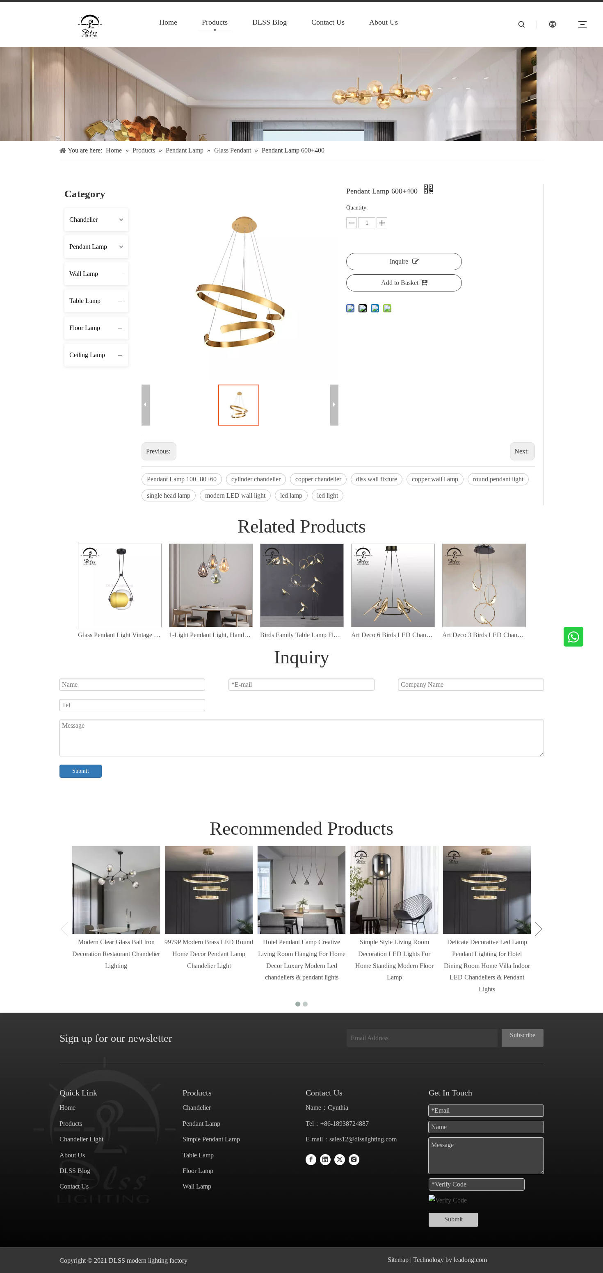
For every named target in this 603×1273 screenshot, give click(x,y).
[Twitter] (339, 1160)
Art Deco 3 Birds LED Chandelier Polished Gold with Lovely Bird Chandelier (483, 634)
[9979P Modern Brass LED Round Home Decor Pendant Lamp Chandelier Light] (209, 890)
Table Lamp (84, 300)
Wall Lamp (83, 273)
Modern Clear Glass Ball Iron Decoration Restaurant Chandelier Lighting (116, 953)
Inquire (399, 261)
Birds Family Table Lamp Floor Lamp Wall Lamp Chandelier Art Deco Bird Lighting (301, 634)
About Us (383, 22)
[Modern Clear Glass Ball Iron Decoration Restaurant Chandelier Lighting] (116, 890)
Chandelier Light (81, 1139)
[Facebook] (311, 1160)
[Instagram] (354, 1160)
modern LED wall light (235, 495)
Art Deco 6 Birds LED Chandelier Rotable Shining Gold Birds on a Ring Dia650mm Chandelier (392, 634)
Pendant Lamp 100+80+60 (182, 479)
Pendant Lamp (88, 246)
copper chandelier (318, 479)
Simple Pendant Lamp (211, 1139)
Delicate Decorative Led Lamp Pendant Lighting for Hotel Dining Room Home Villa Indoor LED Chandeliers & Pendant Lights (487, 965)
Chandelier (83, 219)
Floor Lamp (84, 327)
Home (168, 22)
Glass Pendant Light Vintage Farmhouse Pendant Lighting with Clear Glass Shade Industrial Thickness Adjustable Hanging (119, 634)
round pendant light (498, 479)
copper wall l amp (435, 479)
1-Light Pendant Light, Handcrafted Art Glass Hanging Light (210, 634)
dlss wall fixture (376, 479)
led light (327, 495)
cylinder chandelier (256, 479)
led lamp (291, 495)
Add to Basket (399, 282)
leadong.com (469, 1259)
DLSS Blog (269, 22)
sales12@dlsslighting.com (363, 1139)
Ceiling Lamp (87, 354)
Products (215, 22)
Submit (80, 771)
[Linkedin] (325, 1160)
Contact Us (328, 22)
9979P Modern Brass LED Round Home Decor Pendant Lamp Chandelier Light (208, 953)
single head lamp (168, 495)
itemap (400, 1259)
